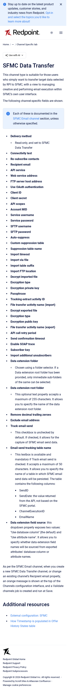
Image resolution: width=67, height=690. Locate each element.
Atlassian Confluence (40, 681)
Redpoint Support (11, 663)
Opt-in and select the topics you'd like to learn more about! (30, 17)
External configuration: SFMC (29, 615)
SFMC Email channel (26, 118)
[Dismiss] (61, 4)
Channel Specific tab (27, 44)
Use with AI (14, 55)
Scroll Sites (21, 681)
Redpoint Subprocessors (15, 671)
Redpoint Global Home (14, 659)
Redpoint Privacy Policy (14, 667)
